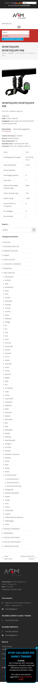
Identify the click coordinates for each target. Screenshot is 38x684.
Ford (6, 339)
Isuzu (7, 367)
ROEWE (8, 458)
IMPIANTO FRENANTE (11, 529)
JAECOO (8, 374)
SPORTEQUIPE (28, 121)
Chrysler (8, 304)
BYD (6, 294)
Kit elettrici (9, 388)
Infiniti (7, 360)
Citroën (7, 308)
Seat (6, 465)
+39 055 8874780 (11, 620)
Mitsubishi (8, 430)
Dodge (7, 322)
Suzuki (7, 500)
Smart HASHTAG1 (7, 557)
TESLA (7, 507)
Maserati (8, 412)
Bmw (7, 291)
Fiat (6, 336)
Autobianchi (9, 287)
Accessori (6, 242)
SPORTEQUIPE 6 (13, 483)
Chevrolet (8, 301)
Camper (6, 255)
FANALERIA (7, 268)
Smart (7, 472)
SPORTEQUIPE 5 (13, 479)
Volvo (7, 524)
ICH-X (7, 357)
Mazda (7, 416)
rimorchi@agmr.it (11, 609)
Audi (6, 284)
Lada (7, 391)
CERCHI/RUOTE (9, 259)
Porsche (8, 447)
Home (4, 53)
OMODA (8, 437)
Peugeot (8, 444)
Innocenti (8, 364)
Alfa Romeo (9, 277)
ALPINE (8, 280)
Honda (7, 350)
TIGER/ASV (9, 510)
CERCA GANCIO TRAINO (12, 39)
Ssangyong (9, 489)
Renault (8, 451)
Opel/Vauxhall (10, 440)
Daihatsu (8, 318)
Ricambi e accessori (12, 454)
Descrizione (6, 129)
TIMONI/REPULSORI (11, 546)
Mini (6, 426)
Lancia (7, 395)
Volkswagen (9, 521)
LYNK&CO (8, 402)
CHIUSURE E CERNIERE (12, 264)
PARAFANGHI (8, 533)
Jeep (6, 381)
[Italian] (20, 3)
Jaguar (7, 378)
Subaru (7, 496)
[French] (5, 667)
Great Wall (9, 346)
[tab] (6, 129)
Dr (6, 325)
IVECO (7, 371)
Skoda (7, 468)
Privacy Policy (7, 646)
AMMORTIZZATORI (10, 251)
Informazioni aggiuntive (21, 129)
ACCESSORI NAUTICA (11, 246)
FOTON (8, 343)
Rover (7, 461)
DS (6, 329)
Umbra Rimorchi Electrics (14, 517)
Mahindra (8, 405)
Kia (6, 384)
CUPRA (7, 311)
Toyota (7, 514)
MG (6, 423)
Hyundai (8, 353)
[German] (18, 3)
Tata (6, 503)
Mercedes (8, 419)
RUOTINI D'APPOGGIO (12, 542)
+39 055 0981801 (11, 631)
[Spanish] (22, 3)
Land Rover (9, 398)
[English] (3, 667)
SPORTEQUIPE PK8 (9, 123)
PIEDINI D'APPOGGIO (11, 537)
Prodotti (10, 53)
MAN (7, 409)
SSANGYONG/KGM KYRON (25, 557)
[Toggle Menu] (19, 27)
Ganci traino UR (16, 121)
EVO (6, 332)
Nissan (7, 433)
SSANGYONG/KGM (12, 493)
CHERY (7, 297)
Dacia (7, 315)
